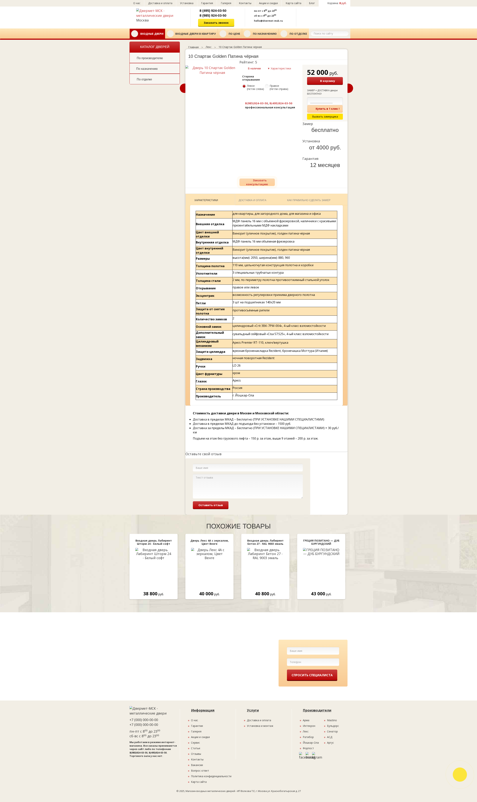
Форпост (308, 748)
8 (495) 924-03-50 (213, 10)
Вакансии (197, 765)
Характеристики (206, 200)
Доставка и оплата (160, 3)
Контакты (245, 3)
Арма (306, 720)
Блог (312, 3)
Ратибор (308, 737)
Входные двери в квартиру (195, 33)
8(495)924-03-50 (280, 103)
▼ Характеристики (279, 68)
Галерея (226, 3)
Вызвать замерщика (322, 16)
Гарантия (207, 3)
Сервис (195, 742)
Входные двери (151, 33)
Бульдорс (333, 726)
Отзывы (196, 754)
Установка (186, 3)
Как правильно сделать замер (308, 200)
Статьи (195, 748)
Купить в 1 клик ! (327, 108)
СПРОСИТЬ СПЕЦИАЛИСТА (312, 675)
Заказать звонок (216, 22)
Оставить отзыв (210, 505)
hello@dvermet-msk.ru (268, 20)
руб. (337, 3)
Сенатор (332, 731)
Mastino (332, 720)
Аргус (330, 742)
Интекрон (309, 726)
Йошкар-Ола (311, 742)
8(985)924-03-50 (256, 103)
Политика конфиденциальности (211, 776)
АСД (329, 737)
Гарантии (197, 726)
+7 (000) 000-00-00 (143, 719)
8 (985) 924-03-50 (213, 15)
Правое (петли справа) (279, 87)
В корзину (327, 81)
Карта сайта (293, 3)
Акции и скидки (268, 3)
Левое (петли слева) (255, 87)
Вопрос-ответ (200, 770)
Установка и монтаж (260, 726)
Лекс (306, 731)
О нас (136, 3)
